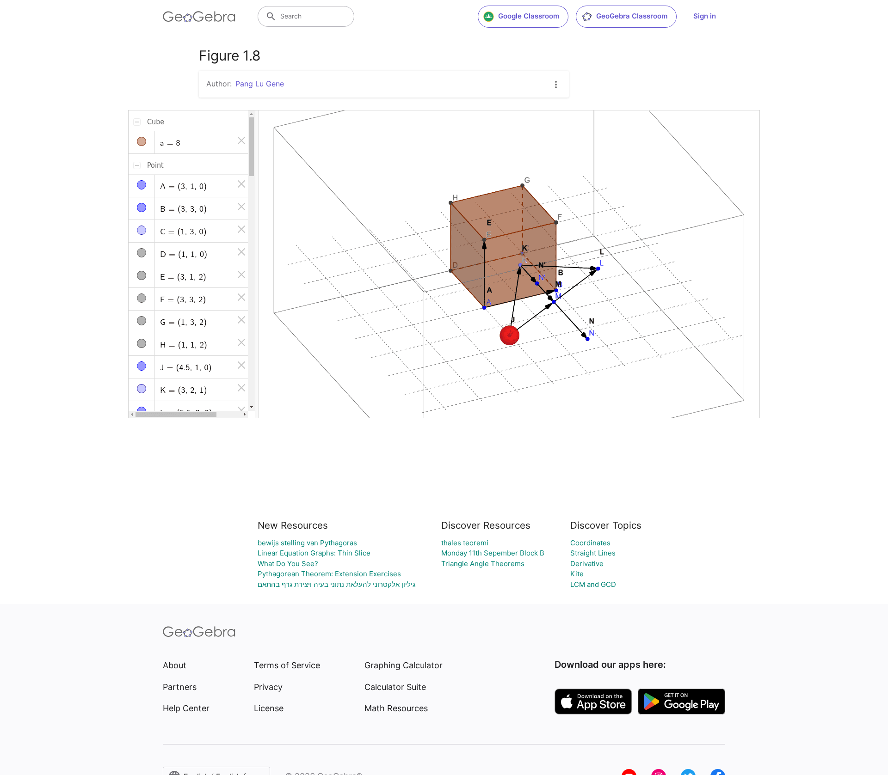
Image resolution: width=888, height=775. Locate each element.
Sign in (704, 16)
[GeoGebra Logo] (199, 16)
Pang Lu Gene (259, 83)
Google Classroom (528, 16)
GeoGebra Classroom (631, 16)
